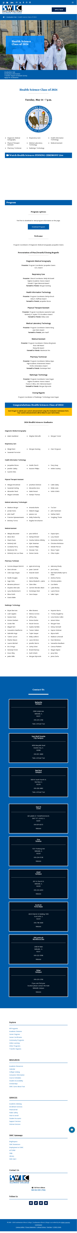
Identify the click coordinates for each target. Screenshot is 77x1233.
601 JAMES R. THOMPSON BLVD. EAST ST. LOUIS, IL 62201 (38, 818)
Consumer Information (16, 1075)
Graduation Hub (9, 72)
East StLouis (38, 808)
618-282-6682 (38, 788)
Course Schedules (15, 1078)
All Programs (13, 1028)
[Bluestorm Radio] (23, 2)
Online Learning (14, 1043)
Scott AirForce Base (38, 906)
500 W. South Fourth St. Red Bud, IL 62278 (38, 782)
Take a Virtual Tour (38, 724)
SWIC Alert (12, 1159)
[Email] (16, 2)
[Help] (26, 2)
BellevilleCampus (38, 703)
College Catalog (14, 1072)
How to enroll (13, 1115)
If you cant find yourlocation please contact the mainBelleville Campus (38, 985)
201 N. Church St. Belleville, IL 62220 (38, 883)
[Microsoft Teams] (7, 2)
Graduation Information (12, 74)
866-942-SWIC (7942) (38, 1190)
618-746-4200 (38, 923)
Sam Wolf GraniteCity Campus (38, 737)
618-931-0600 (38, 754)
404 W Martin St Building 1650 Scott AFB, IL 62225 (38, 916)
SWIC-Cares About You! (17, 1086)
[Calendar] (30, 2)
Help (10, 1153)
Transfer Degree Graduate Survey (15, 76)
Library (11, 1156)
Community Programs (16, 1040)
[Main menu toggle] (73, 2)
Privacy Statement (31, 1227)
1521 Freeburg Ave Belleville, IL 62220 (38, 851)
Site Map (49, 1227)
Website (38, 828)
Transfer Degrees (15, 1049)
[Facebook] (31, 1203)
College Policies (41, 1227)
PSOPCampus (38, 873)
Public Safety (13, 1113)
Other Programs (14, 1046)
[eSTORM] (12, 2)
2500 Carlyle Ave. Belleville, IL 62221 (38, 713)
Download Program (38, 227)
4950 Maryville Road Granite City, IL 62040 (38, 747)
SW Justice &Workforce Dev (38, 938)
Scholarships (13, 1084)
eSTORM (12, 1150)
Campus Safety (20, 1227)
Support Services (15, 1121)
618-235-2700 (38, 720)
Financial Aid (13, 1110)
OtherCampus (38, 971)
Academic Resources (16, 1066)
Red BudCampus (38, 771)
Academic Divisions (15, 1031)
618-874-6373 (38, 824)
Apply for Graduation (11, 77)
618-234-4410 (38, 890)
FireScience (38, 840)
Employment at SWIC (16, 1147)
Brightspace (13, 1141)
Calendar (12, 1069)
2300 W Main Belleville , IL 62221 (38, 949)
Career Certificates (15, 1037)
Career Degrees (14, 1034)
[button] (59, 9)
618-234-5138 (38, 857)
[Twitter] (36, 1203)
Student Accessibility (16, 1081)
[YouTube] (46, 1203)
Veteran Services (14, 1124)
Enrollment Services (15, 1107)
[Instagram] (41, 1203)
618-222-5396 (38, 955)
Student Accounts (15, 1118)
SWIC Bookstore (14, 1144)
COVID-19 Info (57, 1227)
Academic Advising (15, 1104)
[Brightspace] (20, 2)
